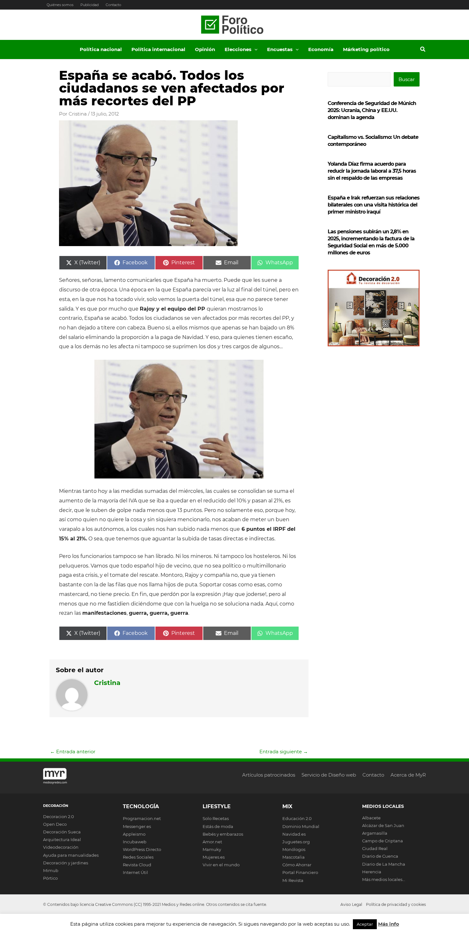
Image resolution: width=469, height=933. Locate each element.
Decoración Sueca (62, 831)
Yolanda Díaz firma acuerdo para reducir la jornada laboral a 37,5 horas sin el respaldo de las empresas (372, 171)
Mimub (50, 870)
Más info (388, 924)
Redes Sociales (138, 857)
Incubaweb (134, 841)
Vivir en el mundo (221, 864)
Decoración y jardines (65, 862)
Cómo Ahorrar (296, 864)
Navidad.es (294, 834)
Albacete (371, 817)
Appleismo (134, 834)
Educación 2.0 (297, 818)
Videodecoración (60, 847)
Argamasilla (374, 833)
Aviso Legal (351, 904)
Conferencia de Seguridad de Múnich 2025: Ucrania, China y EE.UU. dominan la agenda (372, 110)
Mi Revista (292, 880)
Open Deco (55, 824)
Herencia (371, 871)
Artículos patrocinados (268, 775)
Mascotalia (293, 857)
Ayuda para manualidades (71, 855)
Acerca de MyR (408, 775)
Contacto (113, 5)
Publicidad (89, 5)
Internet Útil (135, 872)
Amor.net (212, 841)
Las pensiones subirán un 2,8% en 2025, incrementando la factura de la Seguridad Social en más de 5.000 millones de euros (371, 242)
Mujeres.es (214, 857)
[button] (254, 49)
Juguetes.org (296, 841)
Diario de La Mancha (383, 864)
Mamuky (212, 849)
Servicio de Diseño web (329, 775)
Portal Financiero (300, 872)
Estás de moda (218, 826)
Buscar (406, 79)
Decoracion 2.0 (58, 816)
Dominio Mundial (300, 826)
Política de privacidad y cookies (396, 904)
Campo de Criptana (382, 840)
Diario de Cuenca (380, 856)
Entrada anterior (72, 752)
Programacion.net (142, 818)
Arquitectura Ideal (62, 839)
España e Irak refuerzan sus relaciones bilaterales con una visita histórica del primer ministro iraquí (374, 205)
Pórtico (50, 878)
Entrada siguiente (283, 752)
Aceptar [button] (365, 924)
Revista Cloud (137, 864)
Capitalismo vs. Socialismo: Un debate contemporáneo (373, 140)
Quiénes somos (60, 5)
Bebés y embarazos (223, 834)
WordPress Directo (142, 849)
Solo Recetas (216, 818)
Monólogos (293, 849)
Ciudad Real (375, 848)
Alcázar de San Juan (383, 825)
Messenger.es (137, 826)
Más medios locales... (383, 879)
